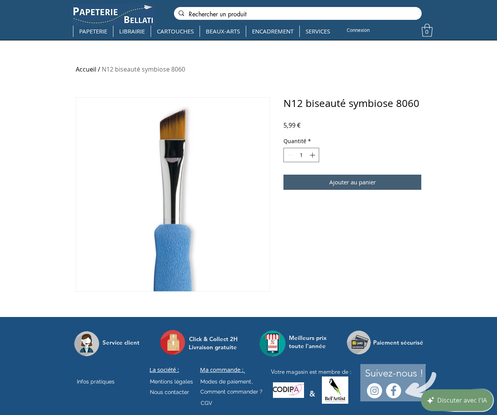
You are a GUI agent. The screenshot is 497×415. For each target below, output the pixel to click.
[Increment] (313, 155)
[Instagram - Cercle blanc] (374, 390)
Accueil (86, 69)
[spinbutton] (301, 155)
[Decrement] (289, 155)
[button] (427, 30)
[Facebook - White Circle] (393, 390)
